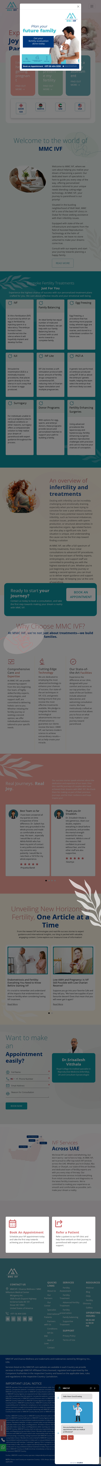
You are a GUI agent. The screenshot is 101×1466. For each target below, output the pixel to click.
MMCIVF (66, 1388)
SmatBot (80, 1463)
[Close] (78, 6)
